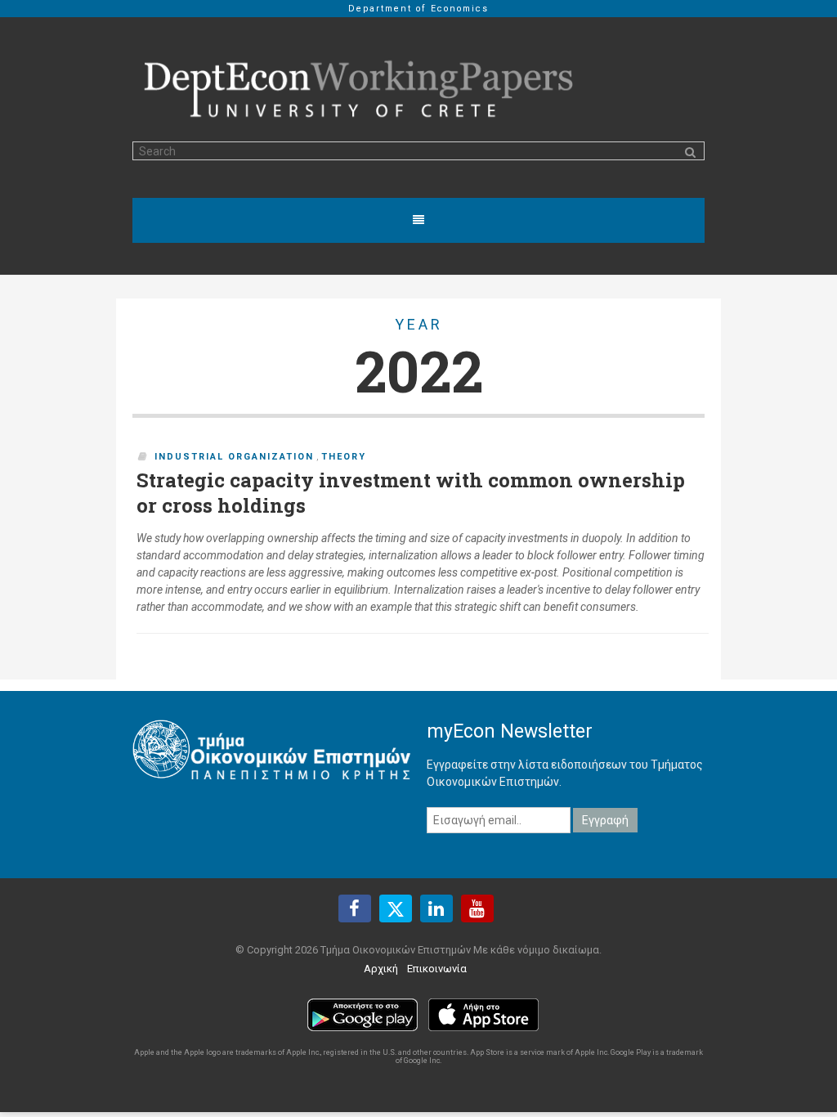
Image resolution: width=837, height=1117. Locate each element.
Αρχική (381, 968)
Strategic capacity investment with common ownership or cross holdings (411, 493)
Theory (343, 456)
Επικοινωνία (437, 968)
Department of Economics (418, 8)
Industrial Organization (234, 456)
